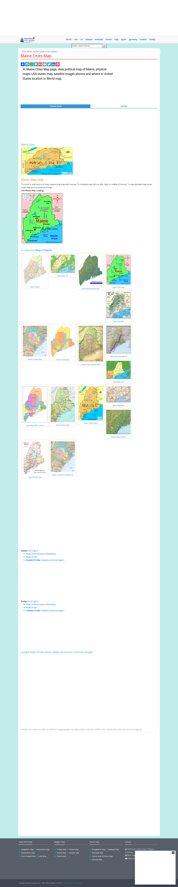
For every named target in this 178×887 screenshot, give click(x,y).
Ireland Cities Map (34, 823)
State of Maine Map (35, 477)
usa (47, 51)
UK (81, 39)
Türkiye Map (61, 849)
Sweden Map (74, 853)
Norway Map (97, 859)
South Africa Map (25, 842)
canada (88, 39)
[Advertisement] (103, 18)
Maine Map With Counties (35, 425)
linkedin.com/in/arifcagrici (52, 560)
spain (123, 39)
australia (99, 39)
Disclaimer (78, 883)
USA (75, 39)
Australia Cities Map (35, 815)
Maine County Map (63, 360)
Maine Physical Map (63, 425)
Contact (128, 842)
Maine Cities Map (118, 287)
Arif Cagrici (33, 550)
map (42, 51)
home (35, 51)
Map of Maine (43, 250)
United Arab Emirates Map (102, 856)
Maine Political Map (90, 423)
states (54, 51)
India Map (42, 856)
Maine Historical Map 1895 (91, 364)
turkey (152, 39)
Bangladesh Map (98, 849)
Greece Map (94, 842)
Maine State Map (118, 405)
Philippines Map (27, 849)
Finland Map (61, 856)
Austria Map (61, 853)
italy (116, 39)
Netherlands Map (28, 853)
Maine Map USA (63, 276)
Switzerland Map (42, 849)
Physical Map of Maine (118, 437)
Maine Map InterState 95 (118, 356)
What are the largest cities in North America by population (49, 811)
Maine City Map (118, 321)
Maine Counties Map (35, 359)
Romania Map (97, 853)
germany (133, 39)
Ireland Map (74, 849)
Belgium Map (59, 842)
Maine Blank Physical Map (90, 289)
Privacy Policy (67, 883)
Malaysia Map (113, 849)
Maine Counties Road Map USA (62, 475)
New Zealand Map (28, 856)
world (68, 39)
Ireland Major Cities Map (36, 819)
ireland (143, 39)
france (109, 39)
